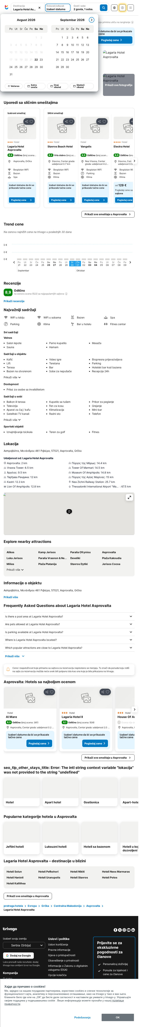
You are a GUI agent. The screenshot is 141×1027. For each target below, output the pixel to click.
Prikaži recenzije (14, 301)
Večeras (15, 86)
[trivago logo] (6, 7)
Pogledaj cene (110, 40)
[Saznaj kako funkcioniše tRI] (66, 293)
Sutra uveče (34, 86)
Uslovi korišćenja (58, 944)
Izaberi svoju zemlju (15, 938)
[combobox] (27, 8)
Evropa (32, 905)
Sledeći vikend (81, 86)
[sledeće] (92, 20)
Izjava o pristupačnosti (61, 955)
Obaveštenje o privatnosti (63, 960)
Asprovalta (93, 905)
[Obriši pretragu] (39, 7)
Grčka (45, 905)
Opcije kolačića (57, 975)
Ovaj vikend (57, 86)
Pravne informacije (59, 949)
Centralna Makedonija (68, 905)
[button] (28, 8)
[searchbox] (27, 9)
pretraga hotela (13, 905)
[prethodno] (14, 263)
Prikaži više (10, 377)
